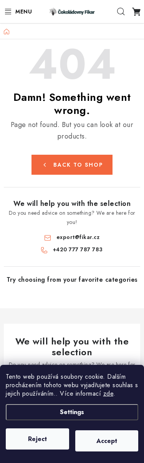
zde (108, 393)
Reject (37, 439)
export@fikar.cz (78, 237)
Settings (72, 412)
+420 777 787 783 (78, 249)
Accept (106, 440)
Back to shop (78, 165)
